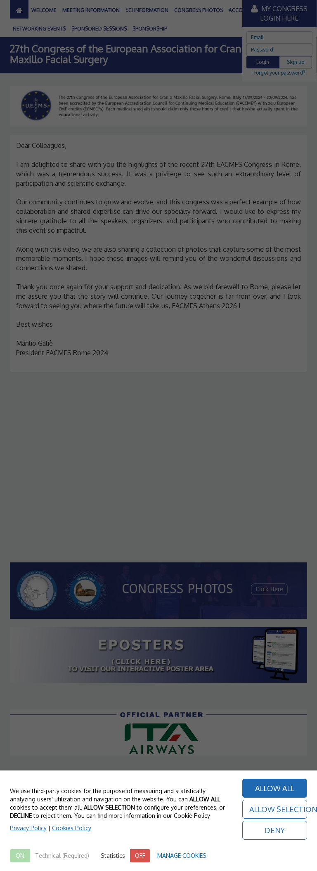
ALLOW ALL (274, 788)
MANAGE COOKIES (181, 855)
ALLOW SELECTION (278, 809)
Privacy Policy (28, 827)
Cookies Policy (71, 827)
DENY (275, 830)
